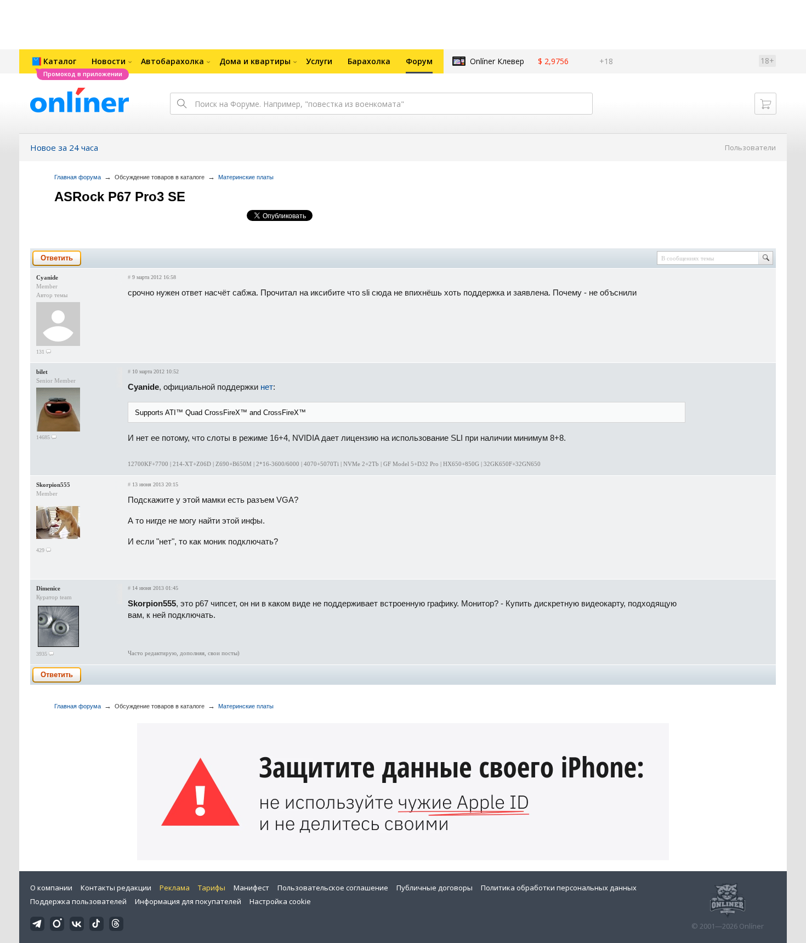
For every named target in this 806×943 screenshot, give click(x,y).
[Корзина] (765, 104)
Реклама (175, 888)
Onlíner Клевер (497, 61)
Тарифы (211, 888)
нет (266, 386)
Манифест (251, 888)
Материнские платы (246, 177)
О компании (51, 888)
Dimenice (48, 588)
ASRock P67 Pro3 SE (119, 196)
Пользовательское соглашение (332, 888)
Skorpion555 (53, 484)
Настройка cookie (280, 901)
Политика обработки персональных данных (559, 888)
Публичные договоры (434, 888)
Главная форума (77, 177)
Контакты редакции (116, 888)
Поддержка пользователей (78, 901)
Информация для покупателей (188, 901)
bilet (42, 371)
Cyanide (47, 277)
